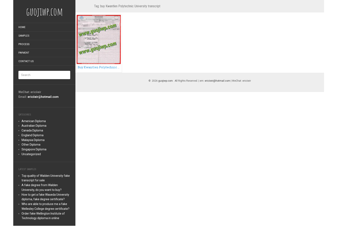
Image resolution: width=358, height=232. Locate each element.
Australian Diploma (34, 125)
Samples (23, 35)
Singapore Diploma (34, 149)
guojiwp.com (165, 80)
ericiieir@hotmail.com (43, 96)
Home (21, 27)
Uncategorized (31, 154)
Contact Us (26, 61)
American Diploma (34, 121)
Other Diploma (31, 144)
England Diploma (33, 135)
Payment (23, 52)
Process (23, 44)
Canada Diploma (32, 130)
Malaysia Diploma (33, 140)
